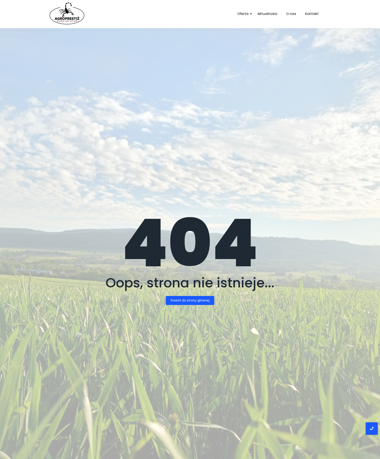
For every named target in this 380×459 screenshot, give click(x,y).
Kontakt (312, 13)
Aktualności (267, 13)
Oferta (242, 13)
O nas (291, 13)
